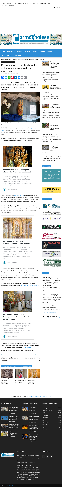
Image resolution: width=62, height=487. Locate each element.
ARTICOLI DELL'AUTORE (25, 366)
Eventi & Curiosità (7, 55)
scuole (29, 208)
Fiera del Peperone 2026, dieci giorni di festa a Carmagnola (55, 106)
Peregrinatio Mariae (28, 350)
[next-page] (5, 387)
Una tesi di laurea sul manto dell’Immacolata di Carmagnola (20, 380)
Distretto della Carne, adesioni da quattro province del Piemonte (14, 426)
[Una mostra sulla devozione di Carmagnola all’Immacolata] (7, 373)
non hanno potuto (19, 195)
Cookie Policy (28, 465)
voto (22, 285)
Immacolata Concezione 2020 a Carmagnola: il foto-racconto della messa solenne (16, 317)
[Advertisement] (31, 21)
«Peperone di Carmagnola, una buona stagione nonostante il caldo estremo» (54, 126)
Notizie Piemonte (42, 3)
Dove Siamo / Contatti (11, 3)
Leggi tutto (11, 185)
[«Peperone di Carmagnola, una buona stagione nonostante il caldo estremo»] (45, 125)
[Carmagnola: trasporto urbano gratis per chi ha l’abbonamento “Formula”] (45, 63)
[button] (59, 51)
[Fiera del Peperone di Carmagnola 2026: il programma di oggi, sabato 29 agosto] (4, 409)
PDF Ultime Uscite (34, 3)
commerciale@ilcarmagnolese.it (51, 318)
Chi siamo (3, 3)
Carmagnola (9, 51)
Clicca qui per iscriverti (30, 347)
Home (3, 51)
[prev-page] (2, 387)
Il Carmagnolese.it (9, 485)
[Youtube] (59, 8)
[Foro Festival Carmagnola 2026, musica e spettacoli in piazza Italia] (45, 87)
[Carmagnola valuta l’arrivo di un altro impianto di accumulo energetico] (45, 147)
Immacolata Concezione (18, 350)
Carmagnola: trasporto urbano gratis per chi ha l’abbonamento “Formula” (54, 64)
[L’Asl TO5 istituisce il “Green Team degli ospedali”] (4, 433)
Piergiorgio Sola (6, 73)
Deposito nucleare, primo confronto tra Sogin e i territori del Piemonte (9, 358)
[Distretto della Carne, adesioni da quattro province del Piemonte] (4, 426)
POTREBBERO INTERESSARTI (9, 366)
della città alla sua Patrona (31, 285)
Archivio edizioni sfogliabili (23, 3)
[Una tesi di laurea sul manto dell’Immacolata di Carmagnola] (21, 373)
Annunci (17, 55)
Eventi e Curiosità (11, 61)
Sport (49, 51)
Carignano (19, 51)
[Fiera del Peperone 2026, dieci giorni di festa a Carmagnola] (45, 106)
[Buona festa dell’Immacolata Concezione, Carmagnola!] (34, 373)
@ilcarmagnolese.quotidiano (39, 396)
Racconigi (27, 51)
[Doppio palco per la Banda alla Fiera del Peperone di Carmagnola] (25, 436)
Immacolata (8, 350)
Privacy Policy (20, 465)
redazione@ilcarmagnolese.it (50, 312)
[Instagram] (57, 8)
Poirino (35, 51)
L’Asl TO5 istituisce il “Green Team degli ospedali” (13, 433)
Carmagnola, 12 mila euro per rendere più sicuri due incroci (13, 418)
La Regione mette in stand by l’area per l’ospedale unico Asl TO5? (32, 358)
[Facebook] (54, 8)
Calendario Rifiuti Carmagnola (7, 5)
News (49, 3)
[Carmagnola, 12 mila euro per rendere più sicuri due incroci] (4, 418)
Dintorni (42, 51)
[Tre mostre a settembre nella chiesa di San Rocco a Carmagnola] (25, 409)
